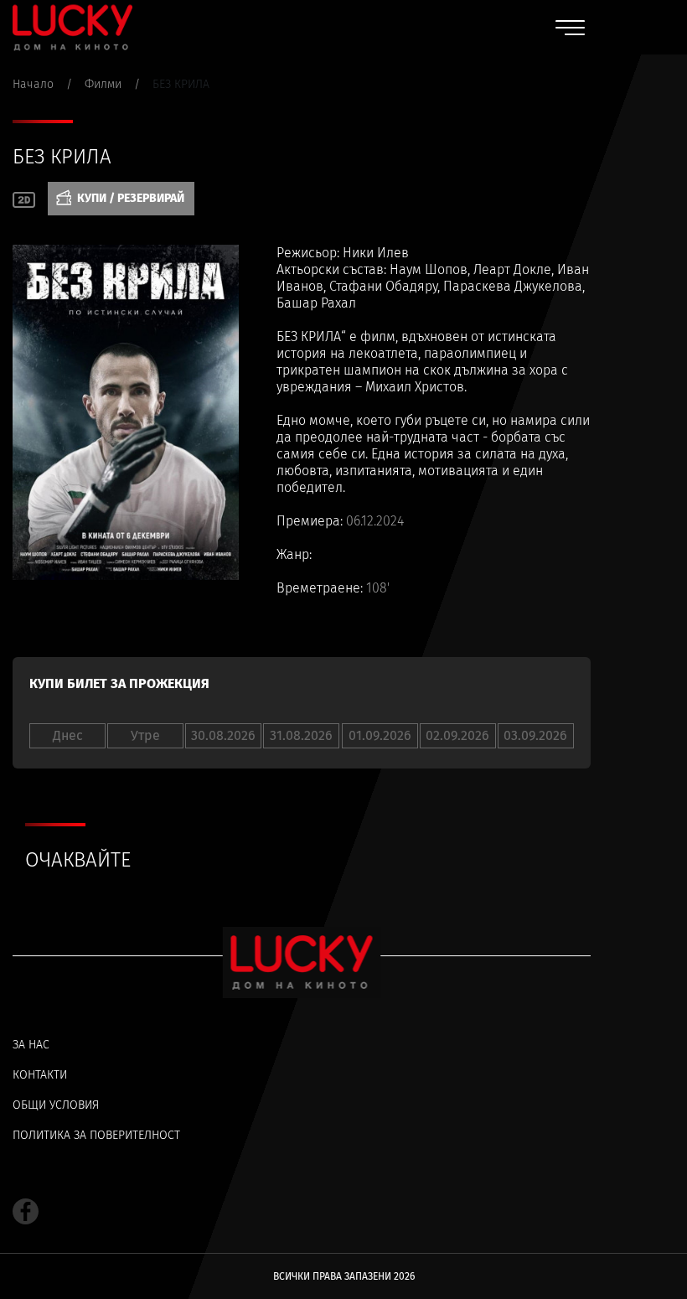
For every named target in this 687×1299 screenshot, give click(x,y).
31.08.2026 (301, 735)
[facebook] (26, 1211)
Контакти (40, 1075)
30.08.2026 (223, 735)
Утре (145, 735)
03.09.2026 (535, 735)
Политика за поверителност (96, 1135)
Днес (68, 735)
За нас (31, 1045)
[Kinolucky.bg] (72, 27)
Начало (33, 84)
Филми (103, 84)
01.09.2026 (380, 735)
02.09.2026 (457, 735)
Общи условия (56, 1105)
